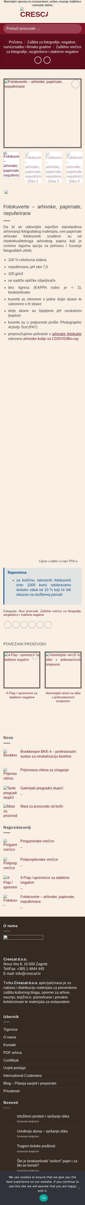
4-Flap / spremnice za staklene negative (21, 695)
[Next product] (37, 60)
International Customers (22, 1076)
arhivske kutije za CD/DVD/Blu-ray (51, 339)
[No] (79, 1189)
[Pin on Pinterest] (40, 625)
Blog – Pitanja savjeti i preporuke (29, 1083)
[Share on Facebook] (15, 625)
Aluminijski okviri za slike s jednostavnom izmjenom (63, 697)
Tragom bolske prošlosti (36, 1146)
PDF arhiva (12, 1053)
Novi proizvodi (28, 611)
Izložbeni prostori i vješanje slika (43, 1116)
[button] (6, 15)
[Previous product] (47, 60)
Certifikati (11, 1060)
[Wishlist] (63, 15)
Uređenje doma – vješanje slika (42, 1131)
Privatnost (11, 1091)
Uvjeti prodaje (14, 1068)
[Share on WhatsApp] (7, 625)
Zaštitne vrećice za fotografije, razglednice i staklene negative (42, 613)
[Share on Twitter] (24, 625)
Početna (15, 42)
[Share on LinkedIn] (48, 625)
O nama (9, 1037)
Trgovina (10, 1029)
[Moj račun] (70, 15)
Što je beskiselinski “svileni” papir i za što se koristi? (47, 1163)
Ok (44, 1198)
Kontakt (9, 1045)
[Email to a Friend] (32, 625)
